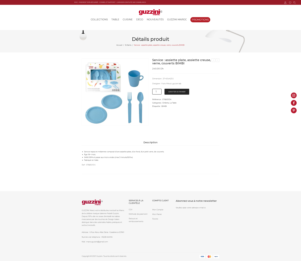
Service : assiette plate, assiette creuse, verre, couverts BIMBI (213, 60)
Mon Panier (157, 214)
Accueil (119, 45)
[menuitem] (99, 19)
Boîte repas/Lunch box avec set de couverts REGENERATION (217, 60)
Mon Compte (157, 210)
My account (285, 2)
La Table (173, 103)
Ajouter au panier (176, 92)
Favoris (155, 219)
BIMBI (164, 106)
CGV (130, 210)
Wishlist (290, 2)
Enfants (128, 45)
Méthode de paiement (138, 214)
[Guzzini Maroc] (150, 12)
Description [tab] (150, 142)
